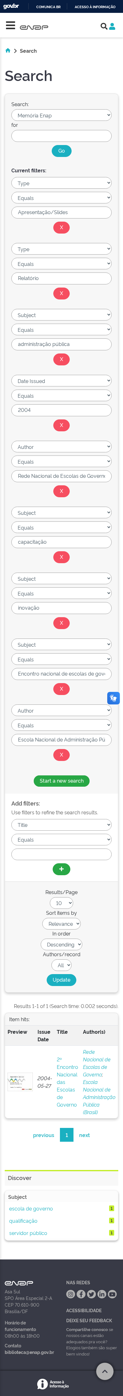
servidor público (28, 1232)
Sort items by (61, 912)
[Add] (61, 869)
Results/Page (61, 891)
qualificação (23, 1220)
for (14, 124)
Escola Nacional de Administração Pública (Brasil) (99, 1096)
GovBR (11, 6)
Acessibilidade (84, 1310)
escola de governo (31, 1208)
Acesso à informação (95, 7)
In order (61, 933)
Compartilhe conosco (87, 1329)
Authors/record (61, 954)
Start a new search (62, 780)
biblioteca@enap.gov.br (29, 1352)
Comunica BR (48, 7)
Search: (20, 103)
